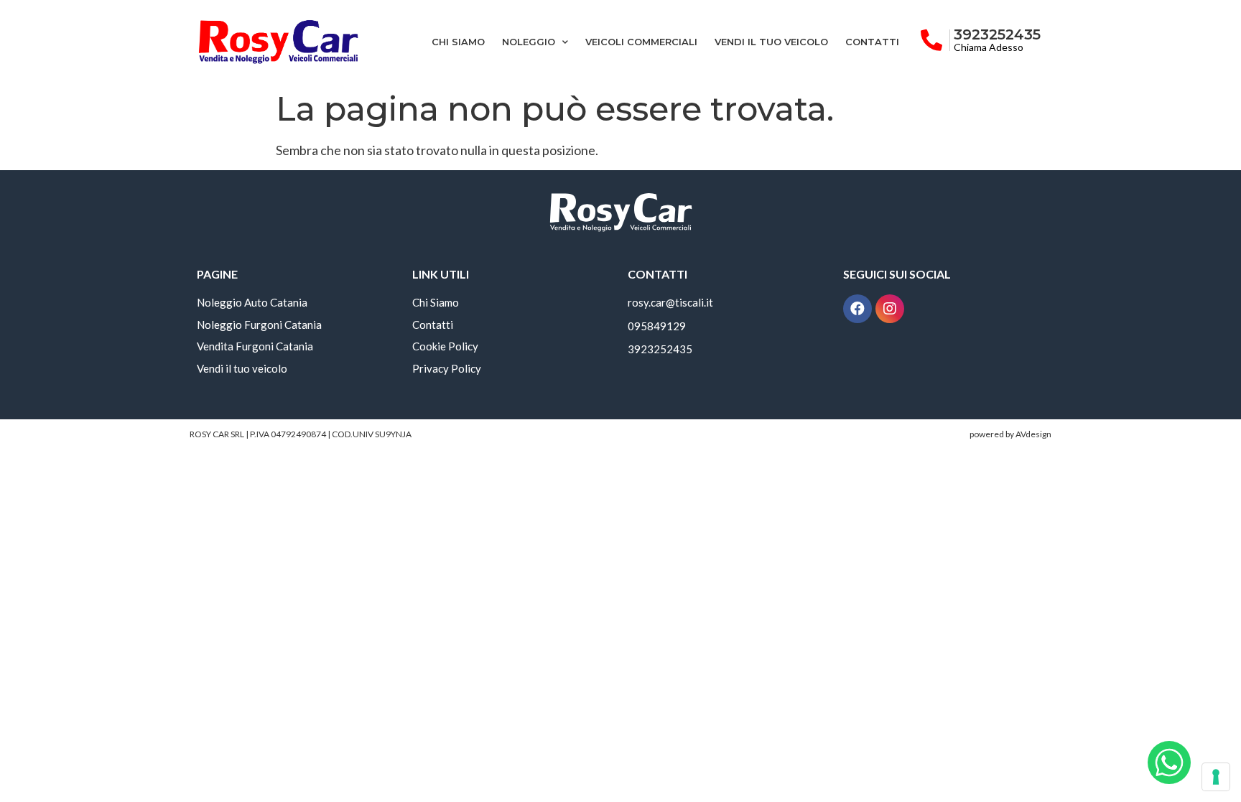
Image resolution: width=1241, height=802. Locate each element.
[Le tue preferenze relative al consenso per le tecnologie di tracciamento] (1216, 777)
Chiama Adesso (988, 47)
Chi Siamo (458, 41)
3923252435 (997, 34)
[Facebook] (857, 308)
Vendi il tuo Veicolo (771, 41)
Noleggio (528, 41)
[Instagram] (889, 308)
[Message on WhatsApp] (1169, 762)
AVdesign (1033, 434)
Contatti (872, 41)
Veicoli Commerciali (641, 41)
